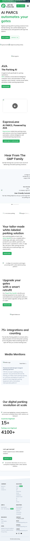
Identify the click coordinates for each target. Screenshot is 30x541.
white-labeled (7, 238)
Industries (19, 504)
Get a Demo (20, 6)
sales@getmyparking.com (21, 522)
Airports (18, 510)
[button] (14, 204)
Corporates (18, 512)
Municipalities (19, 507)
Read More (23, 363)
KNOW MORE (7, 305)
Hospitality (18, 514)
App (17, 488)
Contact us (14, 37)
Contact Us (7, 458)
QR (16, 489)
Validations (18, 495)
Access (17, 501)
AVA (3, 77)
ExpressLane (6, 131)
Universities (18, 509)
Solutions (19, 484)
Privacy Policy (4, 532)
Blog (2, 519)
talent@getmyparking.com (22, 530)
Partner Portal (19, 496)
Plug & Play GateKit (11, 293)
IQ (16, 498)
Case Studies (4, 521)
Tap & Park (18, 491)
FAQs (2, 523)
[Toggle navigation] (28, 6)
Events (19, 486)
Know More (6, 86)
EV (16, 500)
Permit (17, 493)
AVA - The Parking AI (7, 509)
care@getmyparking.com (21, 526)
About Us (3, 486)
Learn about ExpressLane (11, 141)
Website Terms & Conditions (7, 528)
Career (2, 488)
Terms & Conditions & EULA (7, 530)
